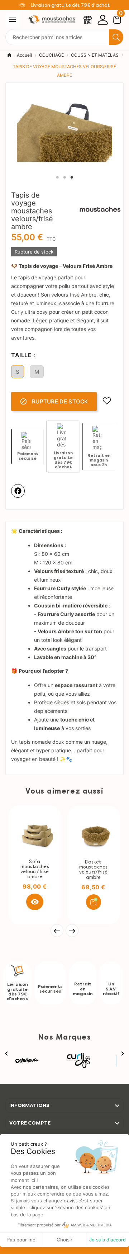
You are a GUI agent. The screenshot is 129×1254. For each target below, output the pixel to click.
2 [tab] (64, 177)
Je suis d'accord (107, 1240)
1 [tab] (57, 177)
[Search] (116, 37)
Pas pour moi (21, 1240)
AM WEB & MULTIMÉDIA (91, 1225)
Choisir (64, 1240)
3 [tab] (71, 177)
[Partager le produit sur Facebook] (18, 491)
